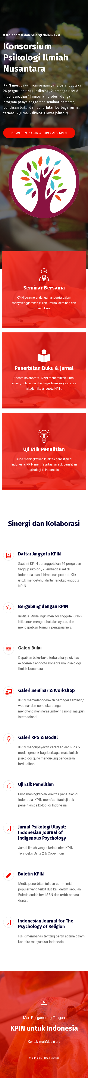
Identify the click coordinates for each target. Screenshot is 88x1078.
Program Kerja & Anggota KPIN (39, 133)
